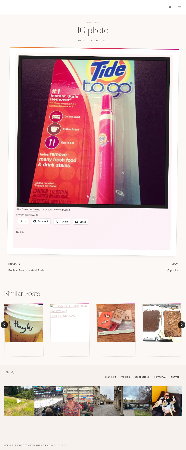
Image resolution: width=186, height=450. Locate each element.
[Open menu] (180, 7)
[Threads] (12, 372)
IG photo (172, 267)
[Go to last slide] (4, 324)
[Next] (181, 324)
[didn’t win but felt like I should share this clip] (49, 401)
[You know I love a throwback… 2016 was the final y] (167, 401)
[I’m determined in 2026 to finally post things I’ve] (137, 401)
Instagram (93, 22)
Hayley (86, 41)
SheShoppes (60, 445)
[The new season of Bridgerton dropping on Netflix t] (108, 401)
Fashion (125, 377)
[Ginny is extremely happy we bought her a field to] (19, 401)
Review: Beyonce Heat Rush (26, 267)
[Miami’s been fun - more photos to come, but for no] (78, 401)
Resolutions (141, 377)
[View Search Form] (170, 7)
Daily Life (110, 377)
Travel (175, 377)
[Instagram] (7, 372)
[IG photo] (23, 323)
